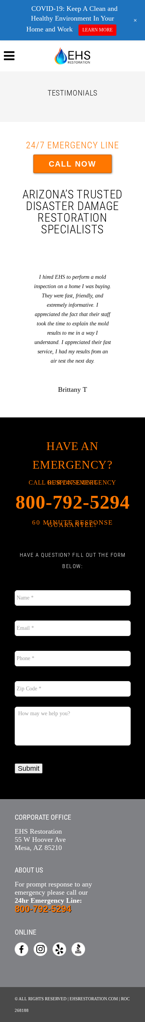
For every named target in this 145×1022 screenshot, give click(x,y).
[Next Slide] (122, 324)
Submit (28, 768)
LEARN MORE (97, 30)
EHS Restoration (38, 831)
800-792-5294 (72, 502)
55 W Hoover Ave (40, 839)
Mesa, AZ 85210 (38, 848)
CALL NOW (72, 164)
